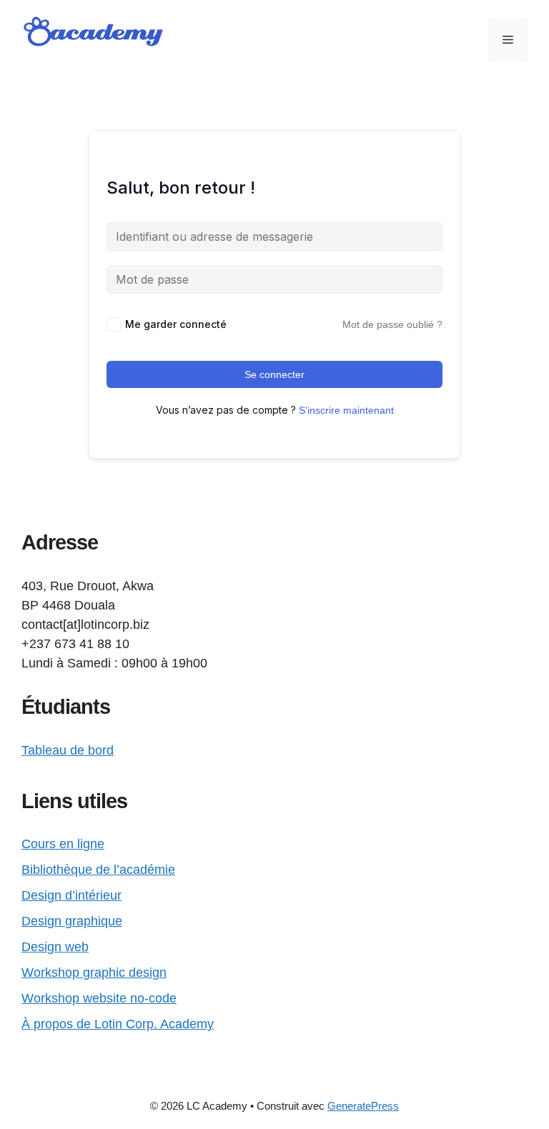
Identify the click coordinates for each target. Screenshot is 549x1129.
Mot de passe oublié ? (392, 324)
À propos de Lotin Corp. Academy (117, 1024)
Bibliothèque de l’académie (98, 869)
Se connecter (274, 374)
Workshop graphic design (94, 972)
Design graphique (71, 921)
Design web (55, 947)
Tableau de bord (67, 750)
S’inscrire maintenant (346, 410)
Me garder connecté (176, 324)
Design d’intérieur (71, 895)
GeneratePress (363, 1106)
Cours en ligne (62, 844)
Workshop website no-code (99, 998)
